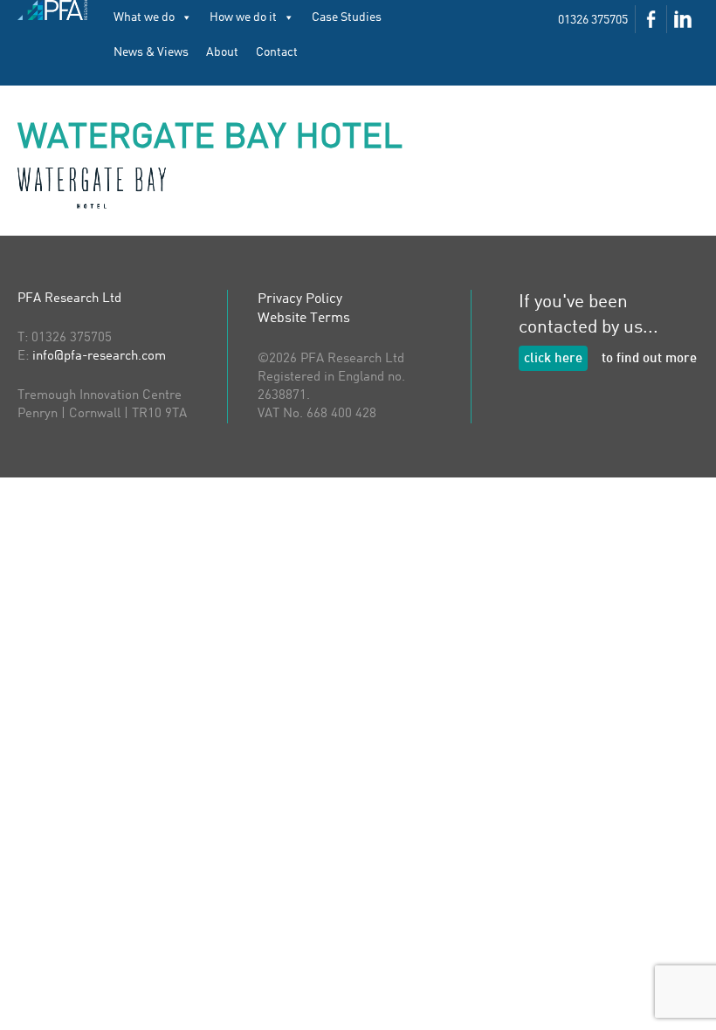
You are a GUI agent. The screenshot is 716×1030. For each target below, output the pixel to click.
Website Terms (304, 319)
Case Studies (347, 17)
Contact (277, 52)
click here (553, 359)
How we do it (243, 17)
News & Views (151, 52)
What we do (144, 17)
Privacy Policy (300, 299)
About (222, 52)
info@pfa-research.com (99, 356)
